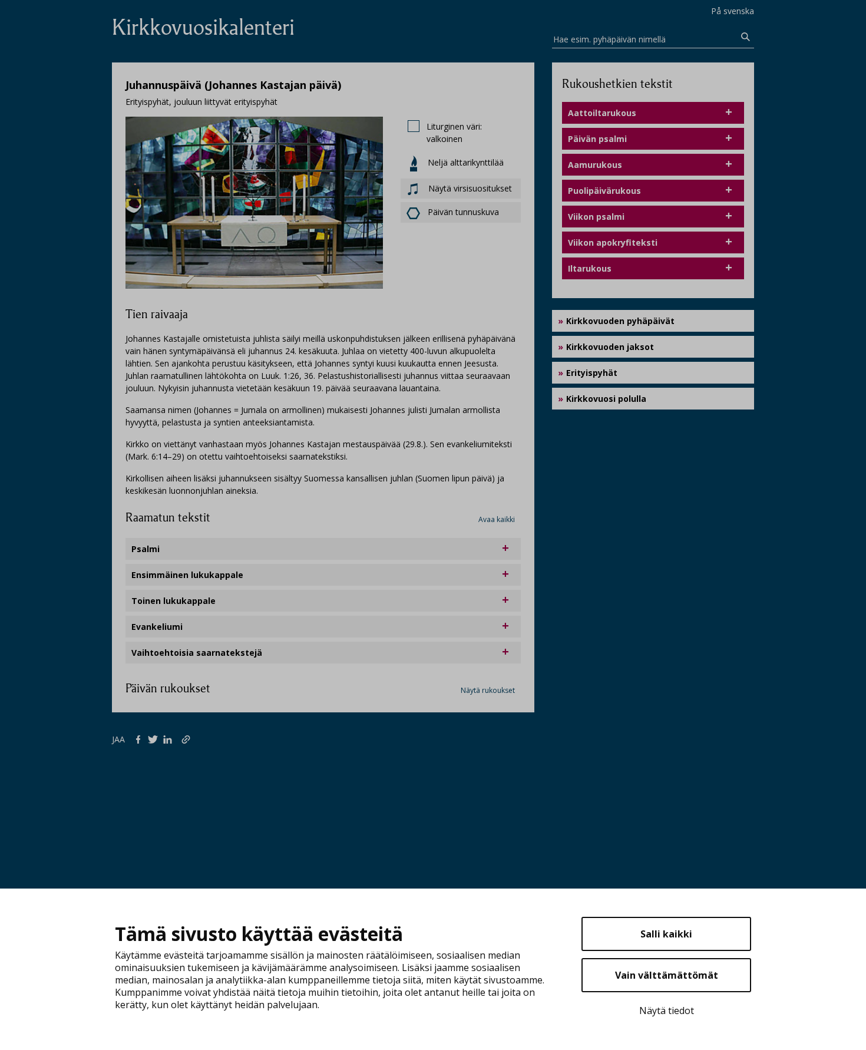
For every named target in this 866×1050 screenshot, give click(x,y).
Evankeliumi (157, 626)
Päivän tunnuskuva (463, 211)
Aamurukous (595, 164)
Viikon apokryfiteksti (612, 242)
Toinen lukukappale (173, 600)
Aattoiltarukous (602, 112)
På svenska (732, 10)
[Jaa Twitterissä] (155, 738)
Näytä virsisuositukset (469, 188)
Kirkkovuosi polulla (606, 398)
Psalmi (145, 548)
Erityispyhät (591, 372)
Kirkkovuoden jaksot (610, 346)
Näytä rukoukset (488, 690)
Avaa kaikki (496, 519)
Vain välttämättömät (666, 975)
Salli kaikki (666, 933)
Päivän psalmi (597, 138)
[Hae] (746, 37)
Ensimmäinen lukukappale (187, 574)
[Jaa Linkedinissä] (170, 738)
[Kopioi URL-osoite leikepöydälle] (187, 739)
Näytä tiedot (666, 1010)
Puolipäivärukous (604, 190)
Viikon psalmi (596, 216)
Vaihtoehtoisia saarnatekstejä (196, 652)
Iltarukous (590, 268)
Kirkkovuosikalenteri (203, 27)
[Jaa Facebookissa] (140, 738)
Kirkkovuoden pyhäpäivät (620, 320)
